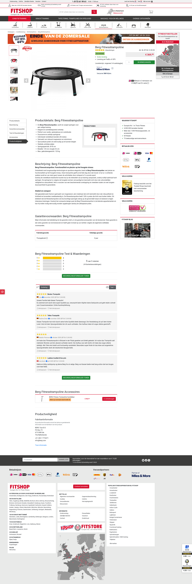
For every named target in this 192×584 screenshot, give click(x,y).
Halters (112, 510)
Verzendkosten (64, 501)
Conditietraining (19, 19)
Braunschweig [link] (49, 501)
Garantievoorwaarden (17, 129)
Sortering (44, 287)
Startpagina (11, 32)
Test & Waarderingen (16, 133)
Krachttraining (42, 19)
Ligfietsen (113, 515)
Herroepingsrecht (87, 501)
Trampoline (113, 500)
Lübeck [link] (21, 507)
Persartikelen (86, 513)
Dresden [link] (24, 503)
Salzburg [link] (33, 524)
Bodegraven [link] (21, 496)
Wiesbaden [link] (48, 509)
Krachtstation (114, 498)
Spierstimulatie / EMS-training (119, 537)
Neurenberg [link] (47, 507)
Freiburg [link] (11, 505)
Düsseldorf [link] (30, 503)
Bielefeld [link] (26, 501)
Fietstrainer (113, 520)
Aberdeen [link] (12, 517)
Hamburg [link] (18, 505)
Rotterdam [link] (50, 496)
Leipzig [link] (16, 507)
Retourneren (64, 504)
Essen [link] (42, 503)
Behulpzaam (42, 308)
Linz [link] (28, 524)
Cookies (62, 499)
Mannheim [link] (27, 507)
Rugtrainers (113, 532)
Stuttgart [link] (41, 509)
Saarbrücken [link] (27, 509)
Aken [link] (10, 501)
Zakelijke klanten (29, 1)
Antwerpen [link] (12, 534)
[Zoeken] (94, 12)
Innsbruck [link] (16, 524)
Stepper (112, 522)
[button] (14, 51)
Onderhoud (85, 518)
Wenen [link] (38, 524)
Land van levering (129, 1)
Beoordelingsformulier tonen (76, 276)
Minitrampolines (31, 32)
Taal (139, 1)
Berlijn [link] (22, 501)
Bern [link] (14, 529)
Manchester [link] (13, 519)
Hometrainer (113, 490)
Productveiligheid (15, 141)
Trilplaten (112, 539)
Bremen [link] (11, 503)
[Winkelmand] (152, 12)
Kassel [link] (44, 505)
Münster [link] (40, 507)
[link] (126, 153)
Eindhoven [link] (35, 496)
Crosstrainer (113, 488)
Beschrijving (13, 125)
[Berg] (27, 48)
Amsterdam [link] (13, 496)
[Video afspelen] (99, 136)
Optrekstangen (114, 534)
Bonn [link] (37, 501)
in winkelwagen (144, 62)
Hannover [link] (25, 505)
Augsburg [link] (16, 501)
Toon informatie (40, 445)
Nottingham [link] (21, 519)
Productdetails (14, 121)
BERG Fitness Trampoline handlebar (61, 397)
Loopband (113, 493)
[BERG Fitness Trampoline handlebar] (42, 399)
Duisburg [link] (37, 503)
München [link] (34, 507)
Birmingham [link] (24, 517)
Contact (44, 1)
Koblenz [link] (49, 505)
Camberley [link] (31, 517)
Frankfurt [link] (48, 503)
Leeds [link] (18, 517)
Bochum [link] (32, 501)
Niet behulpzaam (54, 308)
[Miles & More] (141, 474)
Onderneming (13, 1)
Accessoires (13, 137)
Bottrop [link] (42, 501)
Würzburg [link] (12, 512)
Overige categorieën (141, 19)
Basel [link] (11, 529)
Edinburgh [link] (38, 517)
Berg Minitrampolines (44, 32)
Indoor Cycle (113, 507)
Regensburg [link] (13, 509)
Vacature (37, 1)
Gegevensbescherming (89, 496)
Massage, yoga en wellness (112, 19)
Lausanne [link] (20, 529)
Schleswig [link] (35, 509)
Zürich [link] (26, 529)
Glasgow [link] (45, 517)
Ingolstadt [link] (31, 505)
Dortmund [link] (18, 503)
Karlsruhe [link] (38, 505)
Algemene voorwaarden (67, 496)
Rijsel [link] (10, 539)
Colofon (21, 1)
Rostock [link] (19, 509)
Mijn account (147, 1)
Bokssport (113, 512)
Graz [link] (10, 524)
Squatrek (112, 525)
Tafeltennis (113, 503)
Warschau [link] (12, 550)
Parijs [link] (15, 539)
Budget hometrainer (116, 517)
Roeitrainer (113, 495)
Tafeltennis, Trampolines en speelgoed (74, 19)
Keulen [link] (11, 507)
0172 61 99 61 (168, 77)
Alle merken (113, 543)
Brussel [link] (19, 534)
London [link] (50, 517)
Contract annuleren (81, 486)
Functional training (115, 527)
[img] (112, 68)
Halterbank (113, 505)
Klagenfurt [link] (23, 524)
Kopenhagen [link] (13, 544)
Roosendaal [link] (42, 496)
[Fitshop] (22, 12)
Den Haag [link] (28, 496)
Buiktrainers (113, 530)
